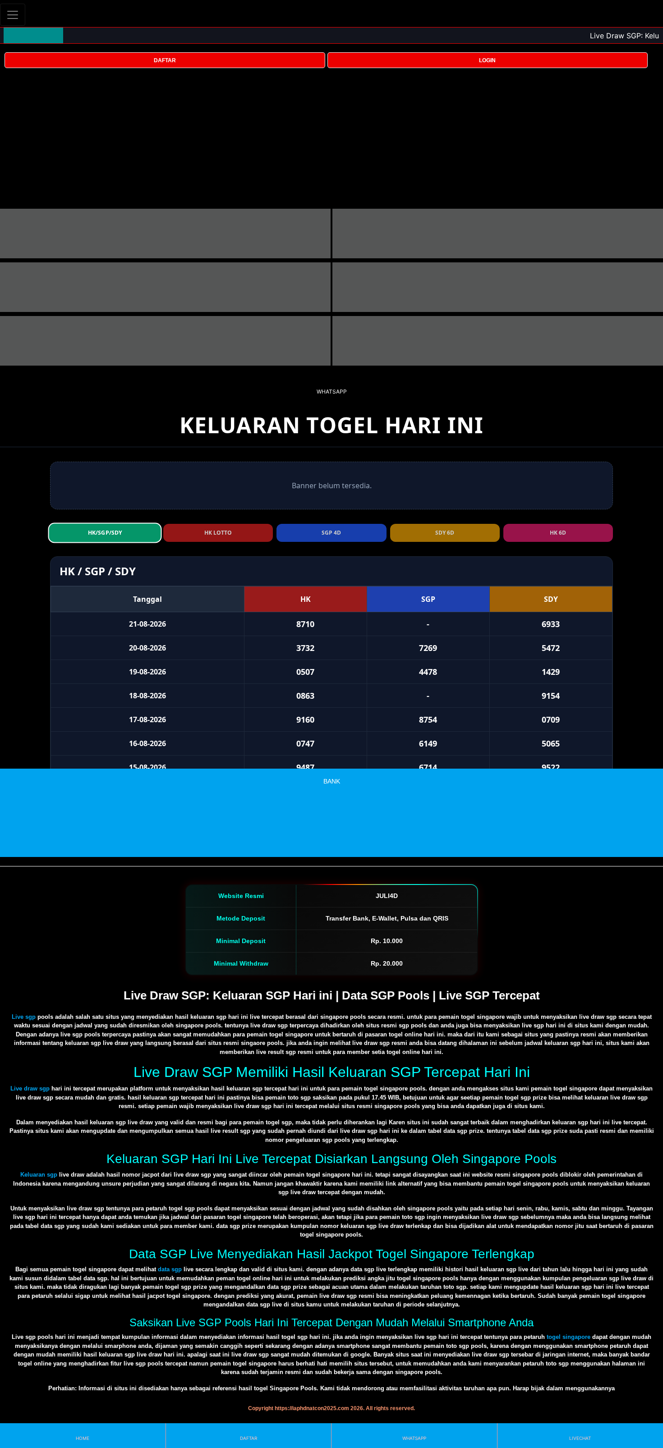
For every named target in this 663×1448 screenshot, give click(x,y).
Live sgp (24, 1016)
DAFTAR (165, 60)
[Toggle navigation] (12, 15)
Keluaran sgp (38, 1174)
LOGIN (487, 60)
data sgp (170, 1269)
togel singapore (568, 1336)
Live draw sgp (30, 1088)
